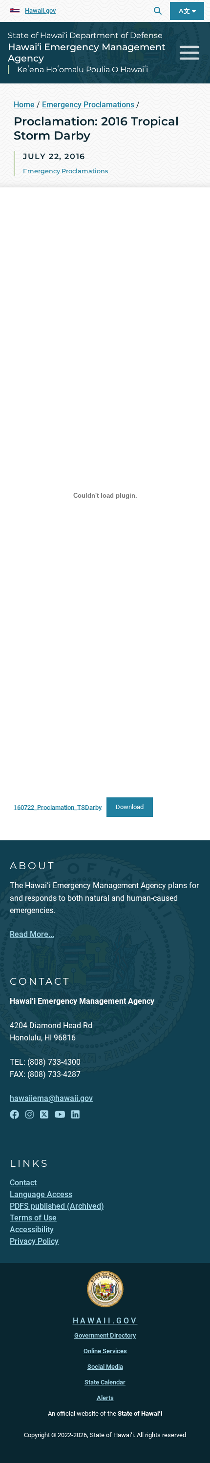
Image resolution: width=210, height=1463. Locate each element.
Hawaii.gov (40, 10)
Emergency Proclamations (88, 104)
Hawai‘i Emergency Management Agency (87, 52)
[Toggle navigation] (189, 53)
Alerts (105, 1398)
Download (130, 807)
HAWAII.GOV (105, 1320)
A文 (185, 11)
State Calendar (105, 1382)
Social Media (105, 1366)
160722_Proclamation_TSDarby (58, 807)
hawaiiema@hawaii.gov (51, 1098)
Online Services (105, 1351)
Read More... (32, 934)
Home (24, 104)
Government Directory (105, 1335)
